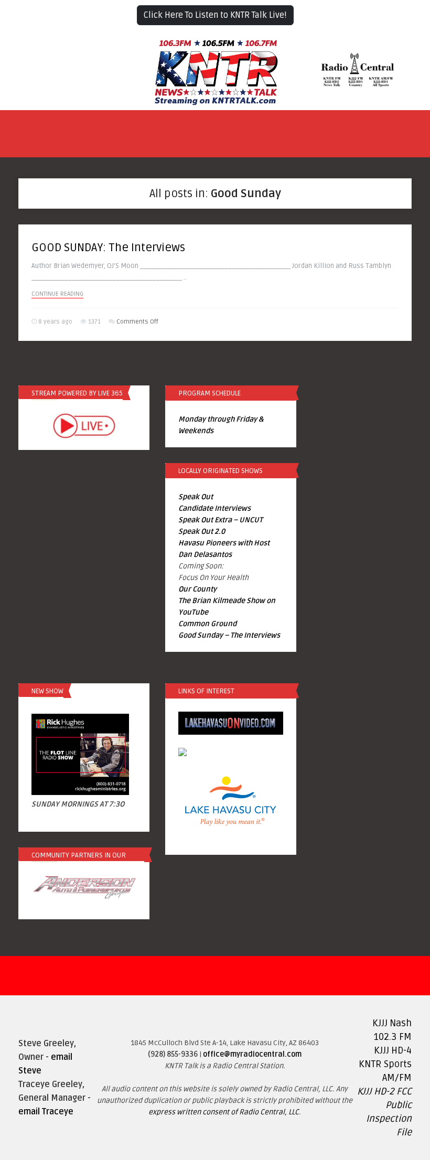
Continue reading (57, 294)
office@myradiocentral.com (252, 1054)
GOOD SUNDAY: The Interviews (108, 247)
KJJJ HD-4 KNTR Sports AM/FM (385, 1064)
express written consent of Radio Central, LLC (223, 1112)
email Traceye (45, 1112)
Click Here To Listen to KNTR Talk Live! (215, 15)
